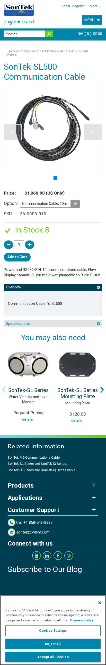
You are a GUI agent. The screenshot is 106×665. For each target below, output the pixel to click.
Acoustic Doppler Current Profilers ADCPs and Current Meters (47, 52)
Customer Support (33, 509)
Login (65, 6)
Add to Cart (17, 257)
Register (78, 6)
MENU (89, 20)
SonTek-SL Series (28, 390)
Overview (13, 287)
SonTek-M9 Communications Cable (34, 457)
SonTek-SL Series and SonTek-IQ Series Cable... (43, 470)
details (27, 419)
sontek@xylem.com (33, 532)
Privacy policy (82, 620)
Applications (25, 497)
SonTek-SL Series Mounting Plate (77, 393)
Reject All (53, 644)
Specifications (18, 323)
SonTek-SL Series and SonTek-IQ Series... (38, 464)
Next (102, 390)
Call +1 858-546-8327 (34, 522)
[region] (53, 630)
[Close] (99, 602)
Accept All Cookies (52, 657)
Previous (4, 390)
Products (21, 485)
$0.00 (94, 34)
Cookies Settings (53, 630)
